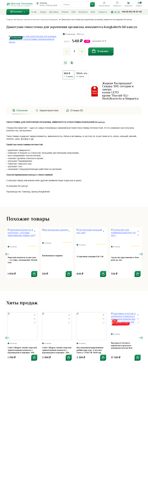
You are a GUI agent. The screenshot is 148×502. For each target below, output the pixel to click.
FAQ (73, 12)
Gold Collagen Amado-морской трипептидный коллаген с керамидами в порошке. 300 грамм (56, 351)
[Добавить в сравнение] (71, 62)
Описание (22, 110)
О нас (34, 12)
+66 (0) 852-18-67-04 (132, 12)
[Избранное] (117, 3)
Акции (43, 12)
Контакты (83, 12)
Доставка (53, 12)
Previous (7, 254)
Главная (9, 19)
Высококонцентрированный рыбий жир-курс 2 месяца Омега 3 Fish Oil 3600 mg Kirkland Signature (90, 351)
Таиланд (43, 3)
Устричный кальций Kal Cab (90, 256)
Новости (103, 12)
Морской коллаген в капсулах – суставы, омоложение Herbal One (22, 260)
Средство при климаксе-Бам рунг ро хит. (125, 259)
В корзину (102, 51)
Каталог (17, 12)
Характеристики (49, 110)
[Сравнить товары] (128, 3)
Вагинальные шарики (52, 255)
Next (141, 254)
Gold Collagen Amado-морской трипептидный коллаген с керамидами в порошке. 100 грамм (22, 351)
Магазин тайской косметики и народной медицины (37, 19)
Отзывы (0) (76, 110)
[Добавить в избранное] (65, 62)
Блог (93, 12)
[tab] (20, 110)
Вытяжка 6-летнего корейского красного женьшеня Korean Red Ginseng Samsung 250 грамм (125, 347)
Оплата (65, 12)
